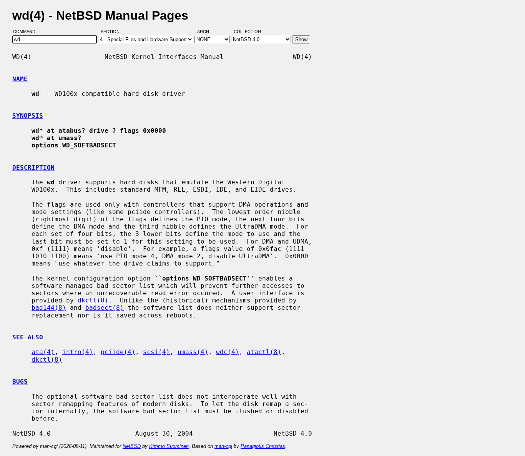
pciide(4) (118, 352)
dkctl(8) (93, 300)
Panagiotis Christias (263, 446)
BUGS (20, 381)
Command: (27, 32)
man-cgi (223, 446)
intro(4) (77, 352)
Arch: (207, 32)
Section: (112, 32)
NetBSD (132, 446)
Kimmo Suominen (169, 446)
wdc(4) (227, 352)
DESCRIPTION (33, 167)
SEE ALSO (27, 337)
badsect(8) (104, 307)
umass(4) (193, 352)
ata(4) (43, 352)
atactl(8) (264, 352)
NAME (20, 79)
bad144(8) (49, 307)
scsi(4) (156, 352)
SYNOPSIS (27, 115)
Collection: (248, 32)
